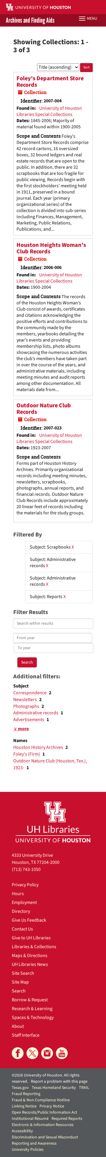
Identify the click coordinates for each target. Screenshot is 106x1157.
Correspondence (30, 693)
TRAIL (84, 1088)
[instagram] (47, 1053)
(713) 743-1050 (26, 869)
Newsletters (25, 699)
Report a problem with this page (59, 1081)
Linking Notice (24, 1106)
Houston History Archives (38, 747)
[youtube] (62, 1053)
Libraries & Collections (34, 946)
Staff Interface (25, 1035)
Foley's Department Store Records (50, 81)
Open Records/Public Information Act (44, 1112)
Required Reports (67, 1119)
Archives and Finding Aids (30, 20)
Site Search (23, 973)
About (18, 1026)
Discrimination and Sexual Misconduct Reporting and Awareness (45, 1140)
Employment (24, 902)
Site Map (20, 982)
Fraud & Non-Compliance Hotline (41, 1100)
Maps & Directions (29, 955)
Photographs (26, 706)
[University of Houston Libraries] (53, 822)
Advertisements (29, 719)
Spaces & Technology (33, 1017)
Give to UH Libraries (31, 938)
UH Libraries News (30, 964)
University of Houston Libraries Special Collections (49, 111)
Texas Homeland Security (54, 1088)
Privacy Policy (25, 885)
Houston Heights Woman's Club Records (51, 248)
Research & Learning (32, 1008)
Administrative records (36, 713)
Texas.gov (20, 1088)
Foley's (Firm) (27, 754)
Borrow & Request (30, 1000)
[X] (32, 1053)
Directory (21, 911)
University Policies (28, 1150)
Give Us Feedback (29, 920)
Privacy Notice (51, 1106)
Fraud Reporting (26, 1094)
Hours (18, 893)
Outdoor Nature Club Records (43, 408)
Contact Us (22, 929)
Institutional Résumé (30, 1119)
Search (19, 991)
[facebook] (18, 1053)
